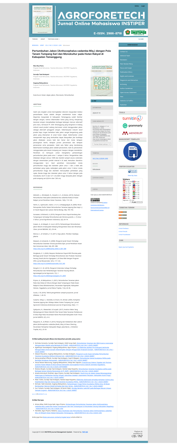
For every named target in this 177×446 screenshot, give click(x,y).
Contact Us (124, 52)
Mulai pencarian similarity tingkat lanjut (57, 417)
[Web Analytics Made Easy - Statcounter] (132, 171)
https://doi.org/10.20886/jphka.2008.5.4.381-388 (49, 249)
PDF (94, 101)
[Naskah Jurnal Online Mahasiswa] (132, 151)
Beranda (35, 45)
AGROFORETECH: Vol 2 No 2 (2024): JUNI (49, 409)
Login (143, 6)
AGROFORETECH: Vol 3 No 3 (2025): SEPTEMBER (51, 367)
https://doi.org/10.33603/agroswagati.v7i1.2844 (49, 276)
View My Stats (132, 175)
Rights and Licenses (127, 76)
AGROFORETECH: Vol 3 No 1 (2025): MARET (83, 345)
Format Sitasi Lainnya (101, 144)
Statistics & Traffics (126, 101)
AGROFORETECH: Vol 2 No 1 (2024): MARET (79, 356)
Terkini (35, 39)
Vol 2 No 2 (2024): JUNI (53, 45)
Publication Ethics (126, 72)
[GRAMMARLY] (132, 133)
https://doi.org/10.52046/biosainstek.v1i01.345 (49, 263)
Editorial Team (125, 56)
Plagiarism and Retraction (129, 80)
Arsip (43, 39)
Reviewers (123, 60)
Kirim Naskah (133, 45)
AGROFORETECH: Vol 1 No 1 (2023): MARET (72, 360)
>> (46, 394)
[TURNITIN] (132, 118)
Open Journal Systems (126, 247)
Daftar (137, 6)
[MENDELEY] (132, 126)
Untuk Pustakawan (124, 234)
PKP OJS (85, 432)
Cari (142, 39)
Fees (121, 97)
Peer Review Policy (126, 64)
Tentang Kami (53, 39)
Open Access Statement (128, 92)
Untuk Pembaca (123, 228)
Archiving (123, 84)
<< (33, 394)
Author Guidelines (126, 88)
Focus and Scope (126, 68)
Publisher (123, 105)
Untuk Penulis (123, 231)
